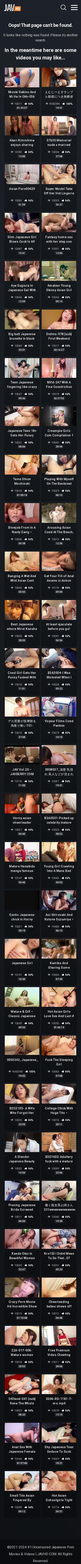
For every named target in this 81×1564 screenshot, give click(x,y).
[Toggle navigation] (74, 7)
